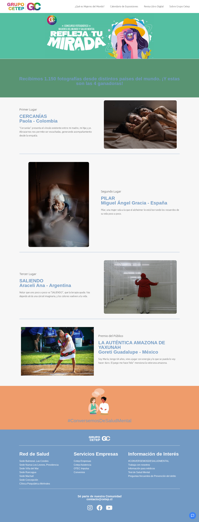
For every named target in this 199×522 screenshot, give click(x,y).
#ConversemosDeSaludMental (99, 420)
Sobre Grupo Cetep (179, 6)
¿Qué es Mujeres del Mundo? (89, 6)
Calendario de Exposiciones (124, 6)
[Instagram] (90, 508)
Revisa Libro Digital (154, 6)
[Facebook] (99, 508)
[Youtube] (109, 508)
